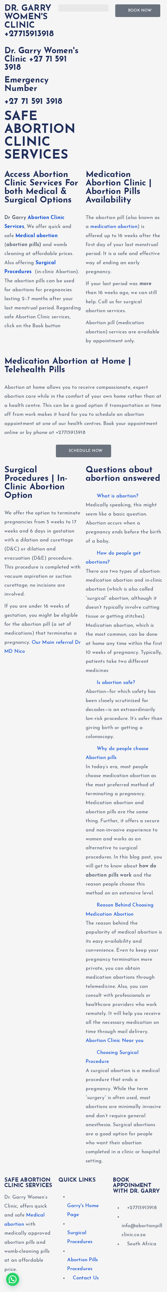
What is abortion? (117, 496)
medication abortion (113, 226)
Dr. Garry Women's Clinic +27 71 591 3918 (41, 59)
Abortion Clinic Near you (115, 1040)
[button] (83, 8)
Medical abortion (36, 235)
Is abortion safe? (116, 682)
